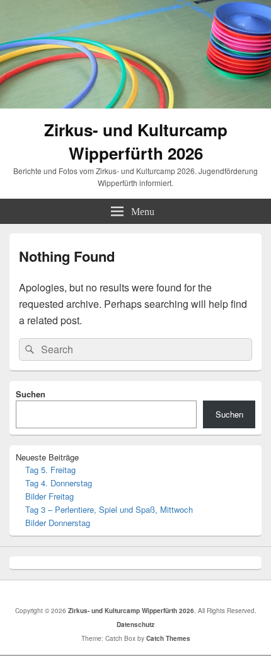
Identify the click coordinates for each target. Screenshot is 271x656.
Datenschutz (135, 624)
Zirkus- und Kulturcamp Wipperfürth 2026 (136, 141)
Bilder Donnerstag (57, 523)
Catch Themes (168, 638)
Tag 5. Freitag (50, 470)
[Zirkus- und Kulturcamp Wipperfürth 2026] (135, 104)
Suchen (30, 394)
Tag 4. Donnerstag (58, 483)
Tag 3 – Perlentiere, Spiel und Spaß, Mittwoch (109, 509)
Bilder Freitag (49, 496)
